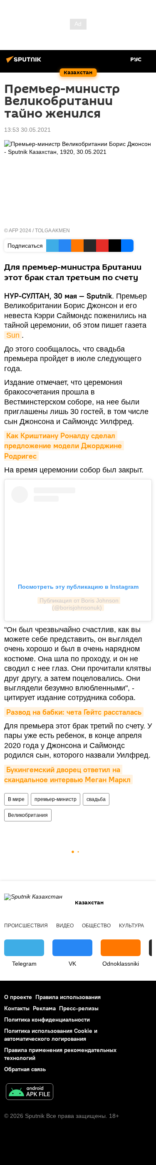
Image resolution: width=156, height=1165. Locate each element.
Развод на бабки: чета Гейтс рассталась (73, 712)
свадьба (96, 799)
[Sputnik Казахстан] (25, 62)
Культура (131, 926)
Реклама (44, 1008)
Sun (13, 335)
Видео (65, 926)
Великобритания (28, 815)
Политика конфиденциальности (47, 1019)
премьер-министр (56, 799)
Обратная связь (25, 1069)
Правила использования (68, 997)
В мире (16, 799)
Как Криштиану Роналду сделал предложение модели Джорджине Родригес (64, 446)
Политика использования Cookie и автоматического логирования (50, 1034)
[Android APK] (29, 1092)
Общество (96, 926)
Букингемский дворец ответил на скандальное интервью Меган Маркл (67, 774)
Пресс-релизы (79, 1008)
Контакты (17, 1008)
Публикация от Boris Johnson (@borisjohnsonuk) (80, 604)
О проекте (18, 997)
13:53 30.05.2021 (27, 129)
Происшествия (26, 926)
